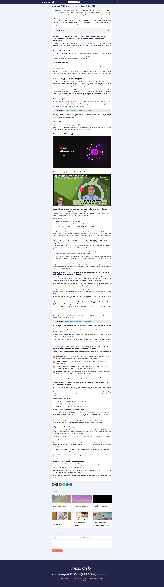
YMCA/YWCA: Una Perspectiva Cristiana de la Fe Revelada (64, 487)
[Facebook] (53, 484)
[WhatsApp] (63, 484)
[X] (56, 484)
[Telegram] (67, 484)
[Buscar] (79, 2)
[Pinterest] (60, 484)
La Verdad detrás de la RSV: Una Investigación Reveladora (100, 487)
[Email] (70, 484)
